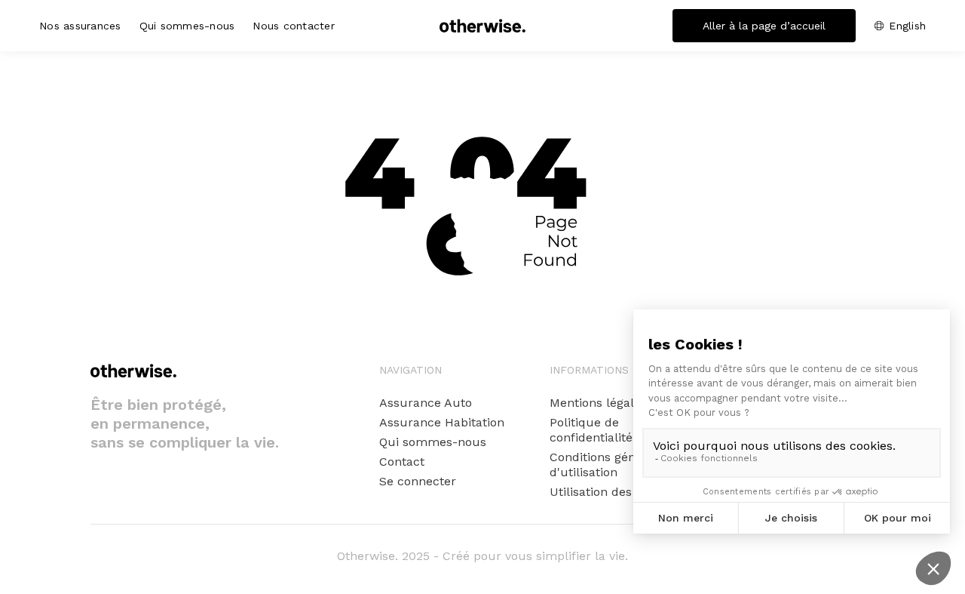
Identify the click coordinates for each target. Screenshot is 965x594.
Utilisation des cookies (614, 492)
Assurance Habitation (441, 422)
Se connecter (417, 481)
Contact (401, 461)
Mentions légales (598, 402)
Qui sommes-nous (187, 26)
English (907, 26)
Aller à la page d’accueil (764, 26)
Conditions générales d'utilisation (610, 464)
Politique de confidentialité (591, 430)
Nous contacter (294, 26)
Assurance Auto (425, 402)
